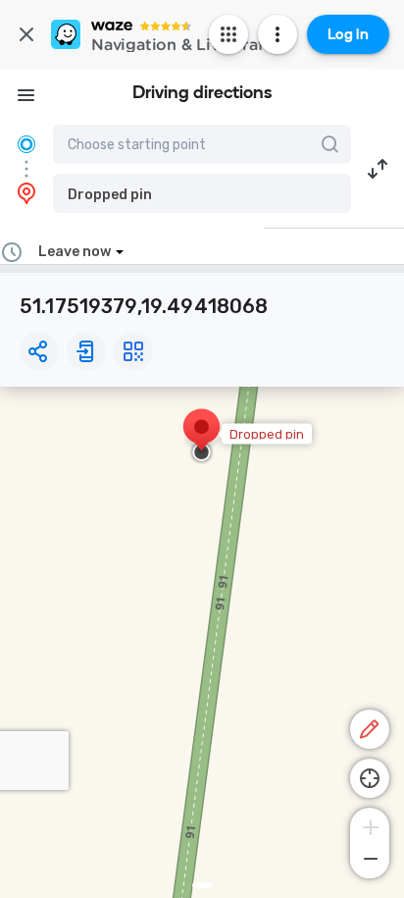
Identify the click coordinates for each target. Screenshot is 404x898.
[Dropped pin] (201, 436)
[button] (202, 193)
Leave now (74, 251)
